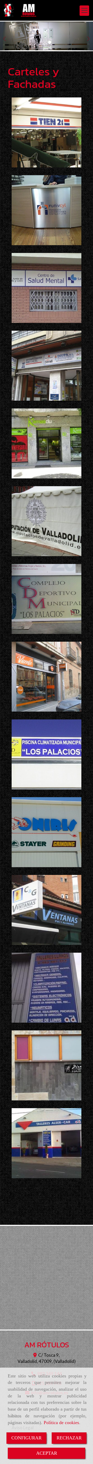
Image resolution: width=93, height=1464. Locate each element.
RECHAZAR (69, 1437)
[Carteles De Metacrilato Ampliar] (46, 1065)
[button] (7, 36)
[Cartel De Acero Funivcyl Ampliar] (46, 210)
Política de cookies (61, 1422)
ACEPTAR (46, 1453)
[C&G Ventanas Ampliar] (46, 910)
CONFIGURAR (26, 1437)
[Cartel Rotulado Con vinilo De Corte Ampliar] (46, 988)
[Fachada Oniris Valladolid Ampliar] (46, 832)
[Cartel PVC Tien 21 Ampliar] (46, 132)
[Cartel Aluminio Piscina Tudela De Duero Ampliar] (46, 754)
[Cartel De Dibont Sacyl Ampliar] (46, 288)
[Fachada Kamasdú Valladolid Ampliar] (46, 443)
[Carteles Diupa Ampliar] (46, 366)
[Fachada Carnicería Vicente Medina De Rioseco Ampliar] (46, 677)
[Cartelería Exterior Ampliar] (46, 1143)
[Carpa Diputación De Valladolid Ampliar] (46, 521)
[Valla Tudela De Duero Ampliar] (46, 599)
